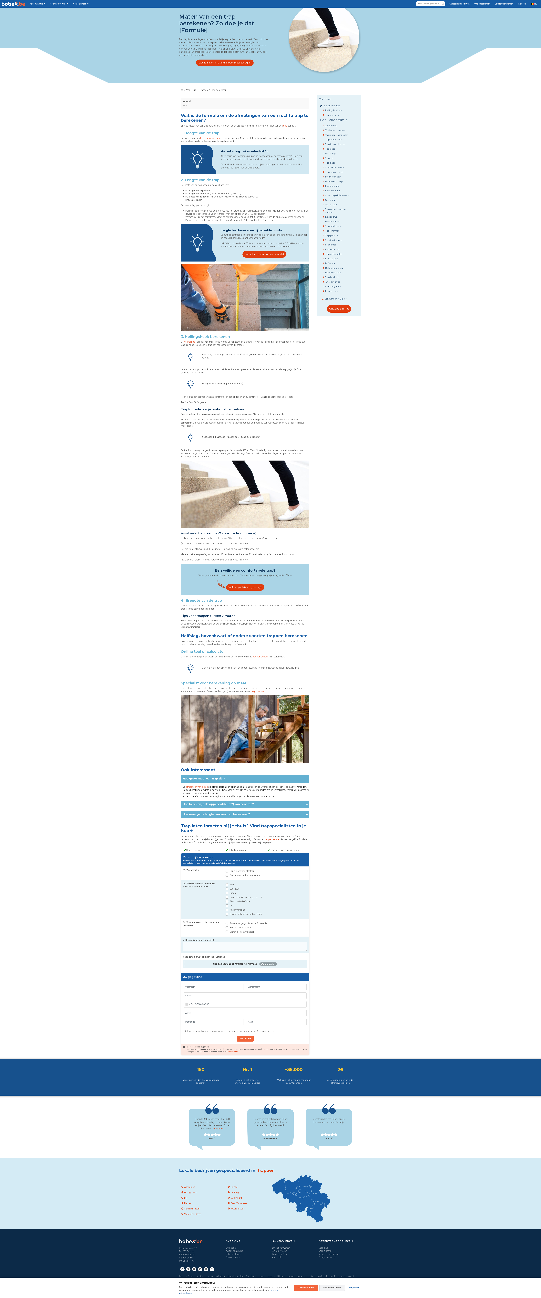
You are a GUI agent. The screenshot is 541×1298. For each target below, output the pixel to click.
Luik (186, 1198)
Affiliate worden (279, 1251)
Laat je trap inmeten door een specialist (264, 254)
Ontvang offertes (339, 308)
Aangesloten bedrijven (459, 4)
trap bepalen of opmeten (212, 138)
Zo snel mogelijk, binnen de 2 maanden (249, 923)
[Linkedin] (206, 1269)
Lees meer (218, 1128)
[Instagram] (212, 1269)
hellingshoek (190, 341)
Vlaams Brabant (192, 1208)
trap (285, 125)
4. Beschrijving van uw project (198, 940)
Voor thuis (191, 90)
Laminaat (234, 888)
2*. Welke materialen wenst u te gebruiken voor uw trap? (199, 885)
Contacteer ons (233, 1257)
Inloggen (522, 4)
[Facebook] (182, 1269)
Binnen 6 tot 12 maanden (242, 932)
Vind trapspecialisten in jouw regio (245, 587)
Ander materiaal (237, 910)
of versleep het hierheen (235, 964)
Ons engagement (482, 4)
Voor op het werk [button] (58, 4)
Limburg (235, 1192)
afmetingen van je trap (197, 787)
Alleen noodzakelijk (332, 1287)
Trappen (204, 90)
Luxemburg (236, 1198)
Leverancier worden (504, 4)
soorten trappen (260, 656)
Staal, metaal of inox (240, 901)
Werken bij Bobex (280, 1254)
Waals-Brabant (238, 1208)
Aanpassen (354, 1287)
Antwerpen (189, 1187)
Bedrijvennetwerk (327, 1257)
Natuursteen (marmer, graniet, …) (246, 897)
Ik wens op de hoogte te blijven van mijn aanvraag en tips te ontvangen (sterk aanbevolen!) (231, 1031)
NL (535, 4)
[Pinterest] (200, 1269)
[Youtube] (194, 1269)
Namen (187, 1203)
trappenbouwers (272, 839)
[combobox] (187, 1004)
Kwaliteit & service (234, 1251)
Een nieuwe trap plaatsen (242, 871)
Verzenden (245, 1038)
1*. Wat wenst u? (191, 870)
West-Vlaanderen (192, 1214)
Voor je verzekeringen (329, 1254)
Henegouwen (190, 1192)
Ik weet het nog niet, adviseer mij (246, 914)
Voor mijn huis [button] (37, 4)
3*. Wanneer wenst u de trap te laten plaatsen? (201, 924)
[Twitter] (188, 1269)
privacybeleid (233, 1052)
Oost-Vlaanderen (239, 1203)
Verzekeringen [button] (80, 4)
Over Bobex (231, 1247)
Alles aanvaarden (305, 1287)
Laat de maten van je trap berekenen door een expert (225, 62)
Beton (233, 893)
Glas (232, 905)
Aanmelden (277, 1257)
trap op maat (258, 691)
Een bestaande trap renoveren (245, 875)
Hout (232, 884)
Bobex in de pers (233, 1254)
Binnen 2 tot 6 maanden (241, 927)
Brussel (234, 1187)
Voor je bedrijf (325, 1251)
